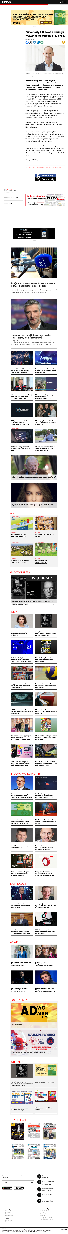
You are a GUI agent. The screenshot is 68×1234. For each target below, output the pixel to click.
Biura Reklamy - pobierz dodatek (43, 1109)
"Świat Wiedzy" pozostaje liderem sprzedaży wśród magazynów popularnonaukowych (44, 660)
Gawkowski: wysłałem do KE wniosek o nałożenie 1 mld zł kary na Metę (20, 905)
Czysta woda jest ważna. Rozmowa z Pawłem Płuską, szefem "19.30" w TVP (20, 989)
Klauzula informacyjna (12, 1222)
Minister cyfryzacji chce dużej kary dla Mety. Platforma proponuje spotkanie (21, 396)
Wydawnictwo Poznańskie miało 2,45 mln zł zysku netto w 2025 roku (46, 711)
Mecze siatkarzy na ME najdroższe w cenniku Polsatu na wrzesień (45, 685)
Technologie (18, 884)
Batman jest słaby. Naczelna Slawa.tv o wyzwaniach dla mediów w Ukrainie (21, 963)
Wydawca (8, 1212)
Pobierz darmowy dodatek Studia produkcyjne (20, 1109)
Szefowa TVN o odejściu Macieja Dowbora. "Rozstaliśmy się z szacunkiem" (32, 336)
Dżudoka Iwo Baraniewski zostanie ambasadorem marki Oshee (45, 821)
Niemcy (30, 167)
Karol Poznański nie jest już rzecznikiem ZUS (20, 846)
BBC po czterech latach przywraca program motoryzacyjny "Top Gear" (20, 422)
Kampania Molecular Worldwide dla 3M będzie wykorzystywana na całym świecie (44, 874)
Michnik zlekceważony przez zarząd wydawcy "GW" (34, 477)
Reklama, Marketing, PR (25, 774)
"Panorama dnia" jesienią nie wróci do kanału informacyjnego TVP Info (45, 396)
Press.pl (42, 1212)
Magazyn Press (20, 572)
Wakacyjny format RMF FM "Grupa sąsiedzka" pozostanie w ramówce (45, 422)
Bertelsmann (58, 167)
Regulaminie (43, 1231)
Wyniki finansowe (46, 167)
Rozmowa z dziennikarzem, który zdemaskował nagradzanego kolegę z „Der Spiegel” (45, 990)
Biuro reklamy (9, 1214)
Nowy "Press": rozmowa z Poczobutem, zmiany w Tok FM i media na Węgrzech (46, 633)
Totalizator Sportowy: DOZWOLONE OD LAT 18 (18, 535)
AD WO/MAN (17, 1025)
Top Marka (42, 1216)
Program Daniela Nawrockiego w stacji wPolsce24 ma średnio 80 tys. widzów (45, 370)
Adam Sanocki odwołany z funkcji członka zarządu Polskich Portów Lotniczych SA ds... (21, 796)
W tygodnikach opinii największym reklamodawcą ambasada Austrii (21, 685)
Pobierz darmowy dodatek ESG (45, 1082)
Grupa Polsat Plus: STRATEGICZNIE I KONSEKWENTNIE (41, 562)
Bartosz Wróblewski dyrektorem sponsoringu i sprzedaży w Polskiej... (44, 847)
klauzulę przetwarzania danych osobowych (18, 1231)
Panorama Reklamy (45, 1217)
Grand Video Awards (46, 1219)
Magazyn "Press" (44, 1210)
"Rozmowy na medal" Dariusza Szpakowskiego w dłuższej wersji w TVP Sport (45, 448)
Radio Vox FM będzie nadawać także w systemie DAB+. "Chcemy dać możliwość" (21, 659)
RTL (53, 167)
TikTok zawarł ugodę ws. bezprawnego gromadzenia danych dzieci (45, 931)
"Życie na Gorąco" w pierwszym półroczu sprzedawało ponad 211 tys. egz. (46, 737)
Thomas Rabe (37, 170)
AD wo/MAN (43, 1214)
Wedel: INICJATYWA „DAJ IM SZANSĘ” (44, 535)
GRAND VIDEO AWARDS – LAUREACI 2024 (28, 1052)
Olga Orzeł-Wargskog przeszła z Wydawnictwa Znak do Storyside (21, 633)
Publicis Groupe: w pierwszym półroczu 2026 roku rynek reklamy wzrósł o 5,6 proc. (45, 795)
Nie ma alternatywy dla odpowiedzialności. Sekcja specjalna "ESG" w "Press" (20, 821)
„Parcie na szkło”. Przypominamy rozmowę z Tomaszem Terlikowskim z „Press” (44, 964)
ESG (12, 514)
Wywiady (16, 942)
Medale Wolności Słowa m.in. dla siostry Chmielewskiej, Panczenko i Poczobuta (21, 370)
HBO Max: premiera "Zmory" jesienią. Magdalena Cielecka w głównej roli (22, 711)
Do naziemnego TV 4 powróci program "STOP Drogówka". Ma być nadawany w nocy (46, 763)
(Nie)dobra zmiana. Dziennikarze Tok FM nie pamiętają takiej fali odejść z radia (33, 284)
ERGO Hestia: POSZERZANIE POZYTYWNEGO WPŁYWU (20, 561)
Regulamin (8, 1220)
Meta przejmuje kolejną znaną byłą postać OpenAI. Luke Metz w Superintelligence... (45, 905)
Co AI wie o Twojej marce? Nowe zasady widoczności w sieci (20, 448)
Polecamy (16, 1062)
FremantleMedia (30, 170)
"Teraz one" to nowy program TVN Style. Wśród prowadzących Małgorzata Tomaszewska (21, 738)
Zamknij (64, 1229)
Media (13, 612)
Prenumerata (9, 1216)
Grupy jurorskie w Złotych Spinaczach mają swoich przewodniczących (20, 873)
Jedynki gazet (19, 1120)
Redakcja (8, 1210)
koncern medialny (37, 167)
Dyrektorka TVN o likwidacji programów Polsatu (32, 505)
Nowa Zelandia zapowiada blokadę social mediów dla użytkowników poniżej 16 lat (20, 931)
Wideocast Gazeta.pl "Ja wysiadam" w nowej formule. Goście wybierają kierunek (21, 763)
